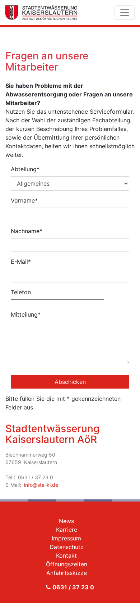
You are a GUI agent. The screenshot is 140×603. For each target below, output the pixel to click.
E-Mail (21, 261)
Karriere (66, 529)
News (66, 521)
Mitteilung (26, 314)
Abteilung (25, 169)
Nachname (26, 231)
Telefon (21, 292)
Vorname (24, 200)
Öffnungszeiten (66, 564)
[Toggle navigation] (125, 12)
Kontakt (66, 555)
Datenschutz (67, 546)
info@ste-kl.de (41, 485)
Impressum (66, 538)
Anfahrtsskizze (66, 572)
